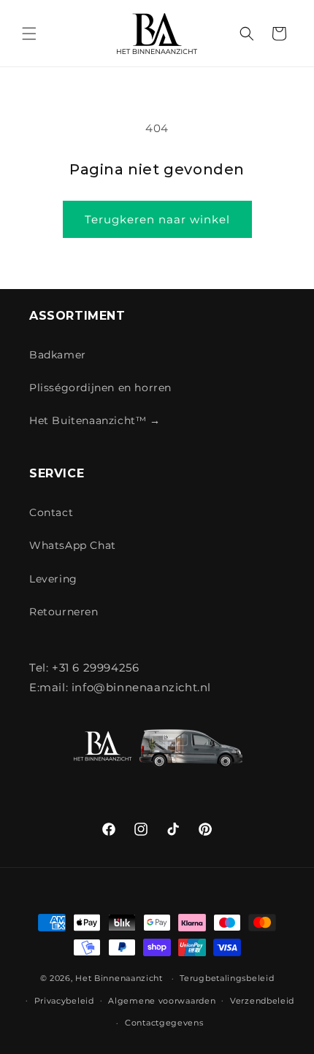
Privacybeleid (64, 1001)
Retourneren (64, 611)
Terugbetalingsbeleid (227, 978)
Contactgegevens (164, 1023)
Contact (51, 512)
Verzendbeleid (262, 1001)
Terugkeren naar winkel (157, 219)
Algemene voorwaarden (161, 1001)
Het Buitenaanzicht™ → (95, 420)
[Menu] (29, 34)
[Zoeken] (247, 34)
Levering (53, 578)
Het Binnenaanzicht (119, 978)
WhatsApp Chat (72, 545)
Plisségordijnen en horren (100, 387)
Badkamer (57, 354)
